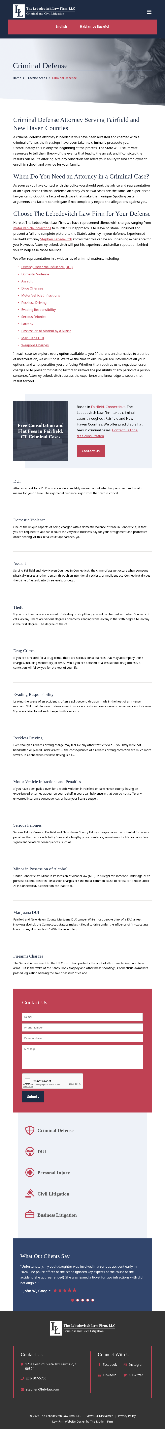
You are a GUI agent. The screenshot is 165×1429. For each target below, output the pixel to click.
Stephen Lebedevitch (56, 239)
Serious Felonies (33, 316)
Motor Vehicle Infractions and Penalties (47, 781)
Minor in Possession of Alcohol (40, 869)
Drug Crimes (24, 650)
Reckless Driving (33, 302)
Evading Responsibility (38, 309)
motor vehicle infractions (32, 228)
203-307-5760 (36, 1378)
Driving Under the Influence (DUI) (47, 267)
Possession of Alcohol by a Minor (46, 331)
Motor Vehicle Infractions (40, 295)
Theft (18, 607)
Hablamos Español (94, 26)
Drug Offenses (32, 288)
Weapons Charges (35, 345)
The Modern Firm (101, 1421)
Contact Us (91, 451)
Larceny (27, 324)
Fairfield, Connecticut (108, 406)
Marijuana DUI (32, 338)
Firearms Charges (28, 956)
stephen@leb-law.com (42, 1389)
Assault (27, 281)
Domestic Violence (35, 274)
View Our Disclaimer (100, 1416)
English (61, 26)
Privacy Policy (127, 1416)
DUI (17, 481)
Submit (33, 1096)
